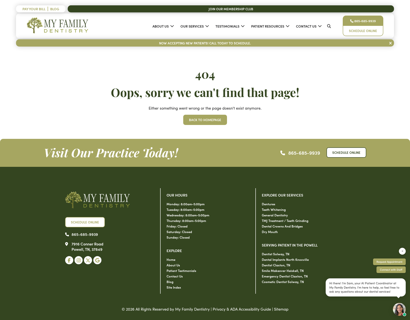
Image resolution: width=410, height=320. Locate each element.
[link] (69, 260)
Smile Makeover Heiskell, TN (283, 270)
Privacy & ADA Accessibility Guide (242, 309)
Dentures (268, 204)
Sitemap (281, 309)
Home (171, 259)
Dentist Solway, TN (275, 254)
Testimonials (227, 26)
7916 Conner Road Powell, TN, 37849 (87, 246)
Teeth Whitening (274, 209)
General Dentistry (275, 215)
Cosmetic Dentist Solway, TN (283, 281)
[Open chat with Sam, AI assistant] (399, 309)
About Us (160, 26)
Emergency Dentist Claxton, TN (285, 276)
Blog (54, 8)
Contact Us (306, 26)
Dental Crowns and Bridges (282, 226)
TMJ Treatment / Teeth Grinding (285, 220)
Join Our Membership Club (231, 9)
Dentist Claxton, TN (276, 265)
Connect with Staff (391, 269)
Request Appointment (389, 261)
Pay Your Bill (33, 8)
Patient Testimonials (181, 270)
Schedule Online (363, 30)
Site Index (174, 287)
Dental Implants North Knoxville (285, 259)
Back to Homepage (205, 119)
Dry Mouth (270, 231)
